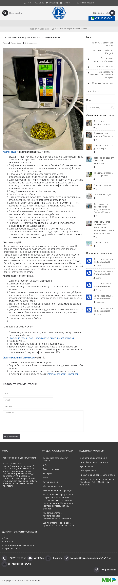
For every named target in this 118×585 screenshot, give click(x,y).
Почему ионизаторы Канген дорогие (103, 174)
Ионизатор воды (102, 242)
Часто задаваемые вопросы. (64, 374)
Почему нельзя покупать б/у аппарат (104, 134)
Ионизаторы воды (102, 185)
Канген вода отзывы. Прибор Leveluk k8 (103, 260)
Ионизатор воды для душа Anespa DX (103, 147)
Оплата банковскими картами (19, 545)
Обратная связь (12, 548)
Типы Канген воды (102, 194)
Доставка (8, 541)
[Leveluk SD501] (43, 148)
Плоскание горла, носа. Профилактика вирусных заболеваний (41, 338)
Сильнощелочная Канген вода (19, 357)
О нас (6, 538)
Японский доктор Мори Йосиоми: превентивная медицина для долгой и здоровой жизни (104, 227)
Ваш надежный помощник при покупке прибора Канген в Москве (102, 208)
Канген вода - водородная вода (102, 122)
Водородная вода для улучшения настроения (104, 161)
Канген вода (9, 151)
